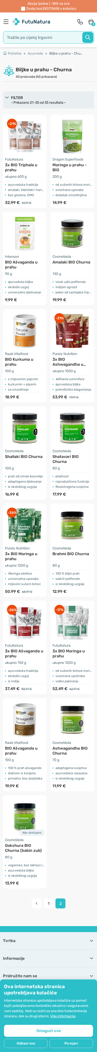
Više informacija (63, 1016)
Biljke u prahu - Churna (66, 53)
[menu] (7, 21)
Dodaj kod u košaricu (51, 8)
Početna (14, 53)
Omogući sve (48, 1030)
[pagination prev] (37, 903)
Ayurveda (35, 53)
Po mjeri (71, 1043)
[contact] (80, 22)
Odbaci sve (26, 1043)
